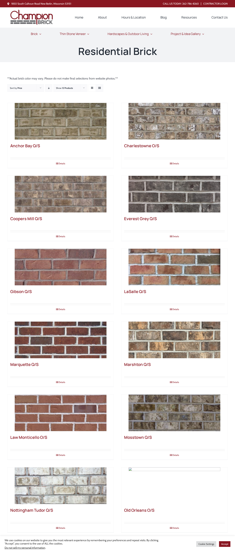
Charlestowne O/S (141, 146)
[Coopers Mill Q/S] (61, 194)
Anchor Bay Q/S (25, 146)
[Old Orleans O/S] (174, 485)
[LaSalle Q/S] (174, 267)
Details (62, 163)
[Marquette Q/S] (61, 340)
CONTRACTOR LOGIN (215, 3)
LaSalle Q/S (135, 291)
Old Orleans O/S (139, 510)
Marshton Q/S (137, 364)
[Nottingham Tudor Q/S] (61, 485)
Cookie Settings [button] (206, 543)
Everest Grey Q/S (140, 218)
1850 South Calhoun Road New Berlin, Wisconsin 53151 (41, 3)
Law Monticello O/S (28, 437)
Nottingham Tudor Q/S (31, 510)
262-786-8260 (190, 3)
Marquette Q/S (24, 364)
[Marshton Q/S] (174, 340)
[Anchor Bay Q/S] (61, 121)
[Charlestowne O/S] (174, 121)
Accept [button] (224, 543)
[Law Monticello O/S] (61, 412)
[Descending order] (48, 88)
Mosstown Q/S (138, 437)
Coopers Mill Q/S (26, 218)
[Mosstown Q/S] (174, 412)
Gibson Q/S (21, 291)
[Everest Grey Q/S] (174, 194)
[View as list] (99, 88)
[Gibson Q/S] (61, 267)
